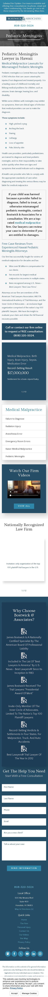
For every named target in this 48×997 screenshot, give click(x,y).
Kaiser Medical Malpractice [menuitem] (19, 449)
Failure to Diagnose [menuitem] (15, 418)
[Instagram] (40, 954)
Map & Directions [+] (24, 909)
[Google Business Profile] (8, 954)
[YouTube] (27, 954)
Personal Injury (24, 927)
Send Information (24, 868)
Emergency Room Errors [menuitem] (18, 441)
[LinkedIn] (33, 954)
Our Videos (24, 935)
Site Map (24, 938)
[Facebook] (14, 954)
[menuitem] (24, 920)
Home (24, 920)
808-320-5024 (24, 25)
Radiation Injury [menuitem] (13, 426)
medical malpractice (28, 222)
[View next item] (30, 392)
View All (24, 506)
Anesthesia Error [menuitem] (14, 434)
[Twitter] (21, 954)
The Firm (24, 923)
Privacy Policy (24, 942)
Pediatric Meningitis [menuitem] (15, 456)
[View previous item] (18, 392)
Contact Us (24, 931)
